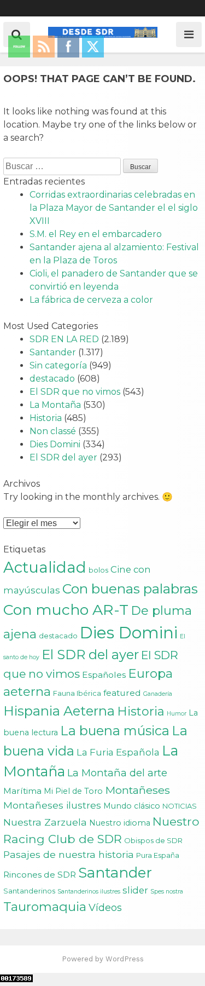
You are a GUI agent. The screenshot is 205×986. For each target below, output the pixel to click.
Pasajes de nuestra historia (68, 854)
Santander (53, 352)
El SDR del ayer (63, 457)
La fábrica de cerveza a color (91, 300)
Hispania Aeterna (59, 711)
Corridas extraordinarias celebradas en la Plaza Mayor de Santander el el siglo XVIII (114, 207)
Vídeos (105, 907)
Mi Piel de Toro (73, 791)
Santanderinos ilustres (88, 891)
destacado (52, 378)
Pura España (157, 855)
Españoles (104, 675)
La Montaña (55, 405)
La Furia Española (118, 752)
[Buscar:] (63, 166)
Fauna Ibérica (77, 693)
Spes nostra (166, 891)
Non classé (53, 431)
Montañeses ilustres (52, 805)
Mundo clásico (131, 806)
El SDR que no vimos (75, 392)
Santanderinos (29, 890)
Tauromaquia (44, 906)
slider (135, 890)
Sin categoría (58, 365)
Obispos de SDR (153, 840)
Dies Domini (55, 444)
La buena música (114, 731)
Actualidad (44, 567)
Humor (176, 713)
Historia (46, 418)
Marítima (22, 791)
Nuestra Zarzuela (45, 822)
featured (122, 693)
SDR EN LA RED (64, 339)
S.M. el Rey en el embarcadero (96, 234)
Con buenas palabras (130, 588)
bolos (98, 570)
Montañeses (137, 790)
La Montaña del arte (117, 772)
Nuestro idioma (119, 823)
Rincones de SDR (39, 874)
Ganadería (157, 693)
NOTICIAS (179, 806)
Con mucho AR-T (65, 610)
